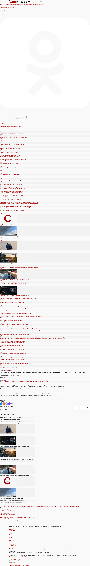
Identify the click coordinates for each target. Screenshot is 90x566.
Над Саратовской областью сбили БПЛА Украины (25, 506)
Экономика (11, 534)
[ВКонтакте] (0, 380)
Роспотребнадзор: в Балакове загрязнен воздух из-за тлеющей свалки (44, 506)
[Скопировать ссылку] (6, 380)
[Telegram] (3, 380)
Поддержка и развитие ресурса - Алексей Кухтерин (19, 565)
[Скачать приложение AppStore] (4, 9)
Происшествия (12, 530)
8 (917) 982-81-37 (10, 509)
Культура (11, 537)
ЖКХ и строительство (13, 536)
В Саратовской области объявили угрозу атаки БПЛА (64, 506)
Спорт (10, 538)
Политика (11, 533)
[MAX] (5, 380)
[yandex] (13, 561)
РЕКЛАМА (11, 548)
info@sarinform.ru (10, 510)
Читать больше (76, 506)
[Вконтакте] (13, 559)
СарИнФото (11, 540)
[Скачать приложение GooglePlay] (12, 9)
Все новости (2, 123)
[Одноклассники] (45, 63)
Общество (10, 370)
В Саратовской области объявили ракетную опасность (8, 506)
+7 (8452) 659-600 (3, 7)
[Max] (1, 115)
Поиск (17, 118)
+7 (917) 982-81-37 (10, 7)
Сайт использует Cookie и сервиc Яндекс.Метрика (19, 556)
